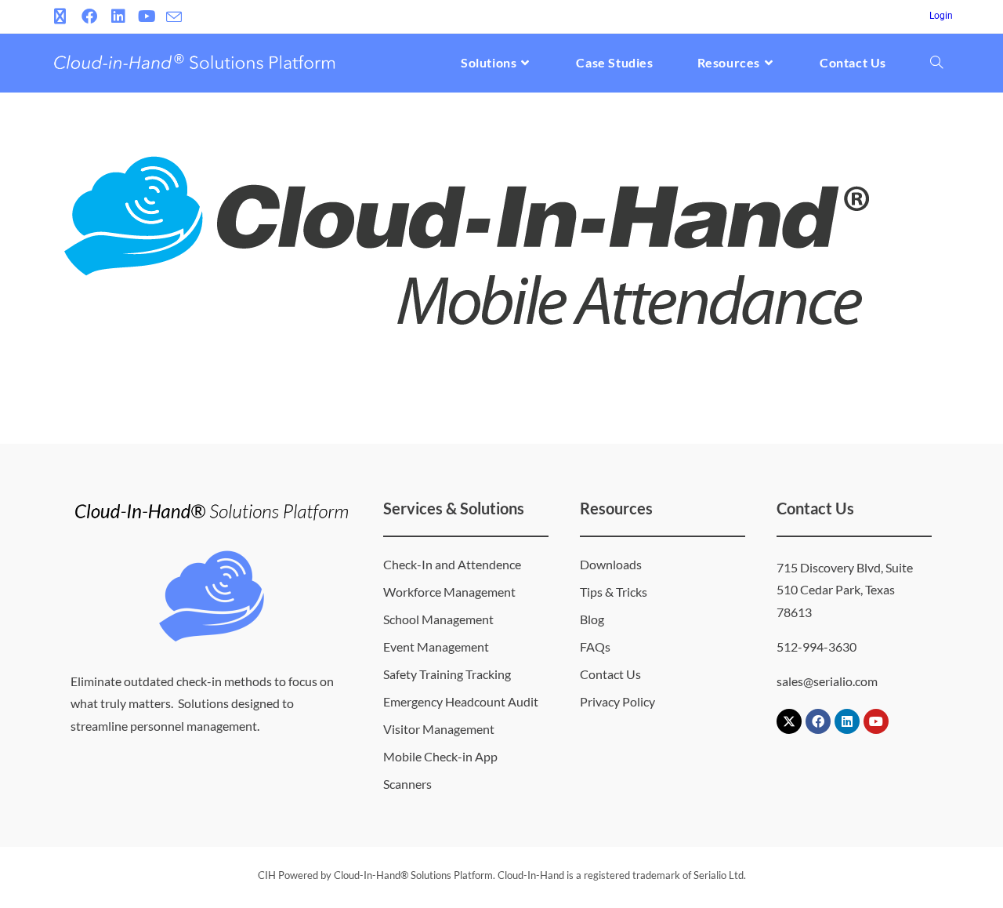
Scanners (407, 783)
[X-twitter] (789, 721)
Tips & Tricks (613, 591)
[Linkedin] (847, 721)
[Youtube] (876, 721)
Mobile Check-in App (440, 756)
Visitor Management (438, 728)
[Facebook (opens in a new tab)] (88, 16)
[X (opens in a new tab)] (62, 16)
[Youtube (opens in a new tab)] (146, 16)
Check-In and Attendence (452, 564)
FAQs (595, 646)
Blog (592, 619)
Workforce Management (449, 591)
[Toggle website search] (936, 63)
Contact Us (610, 673)
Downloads (611, 564)
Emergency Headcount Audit (460, 701)
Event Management (436, 646)
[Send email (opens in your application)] (173, 17)
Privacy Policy (617, 701)
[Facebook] (818, 721)
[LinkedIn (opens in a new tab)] (117, 16)
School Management (438, 619)
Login (941, 15)
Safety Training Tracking (447, 673)
